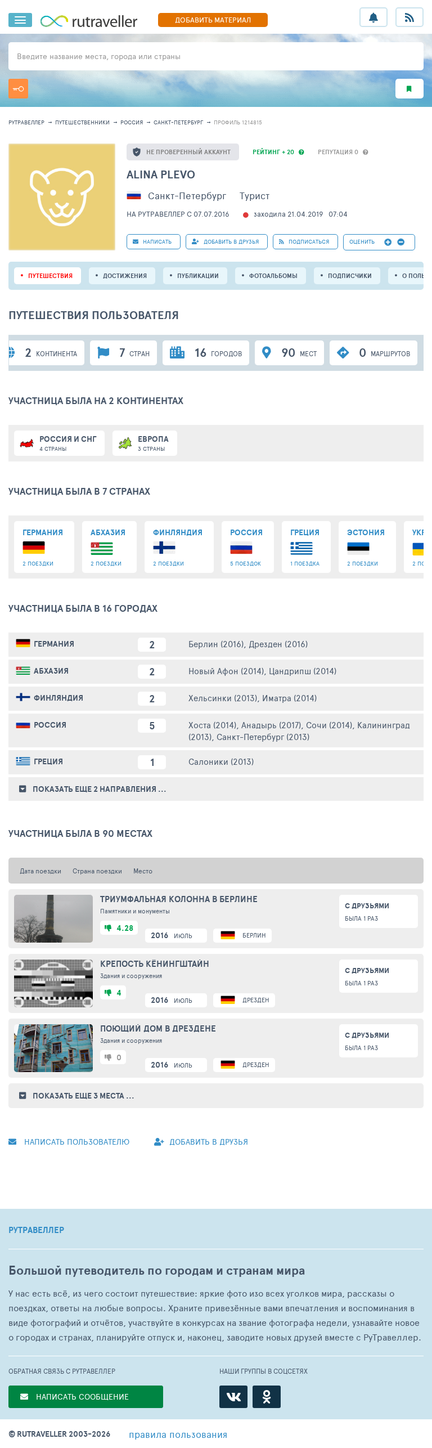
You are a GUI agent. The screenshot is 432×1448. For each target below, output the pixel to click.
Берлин (254, 935)
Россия (131, 122)
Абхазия (51, 670)
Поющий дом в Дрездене (158, 1028)
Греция (48, 761)
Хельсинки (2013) (222, 697)
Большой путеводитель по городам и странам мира (156, 1270)
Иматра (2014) (289, 697)
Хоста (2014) (212, 724)
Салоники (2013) (221, 761)
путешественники (82, 122)
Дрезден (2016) (278, 643)
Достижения (125, 275)
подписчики (350, 275)
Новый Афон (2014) (226, 670)
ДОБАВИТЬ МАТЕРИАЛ (213, 20)
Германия (54, 643)
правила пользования (178, 1434)
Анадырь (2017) (271, 724)
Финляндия (58, 697)
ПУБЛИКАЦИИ (198, 275)
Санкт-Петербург (178, 122)
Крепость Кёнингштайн (154, 964)
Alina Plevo (161, 174)
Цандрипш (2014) (302, 670)
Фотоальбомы (273, 275)
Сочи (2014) (329, 724)
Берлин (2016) (216, 643)
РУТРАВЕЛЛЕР (36, 1230)
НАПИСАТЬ (156, 241)
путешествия (50, 275)
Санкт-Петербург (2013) (263, 736)
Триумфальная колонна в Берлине (179, 899)
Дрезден (255, 1000)
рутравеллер (26, 122)
